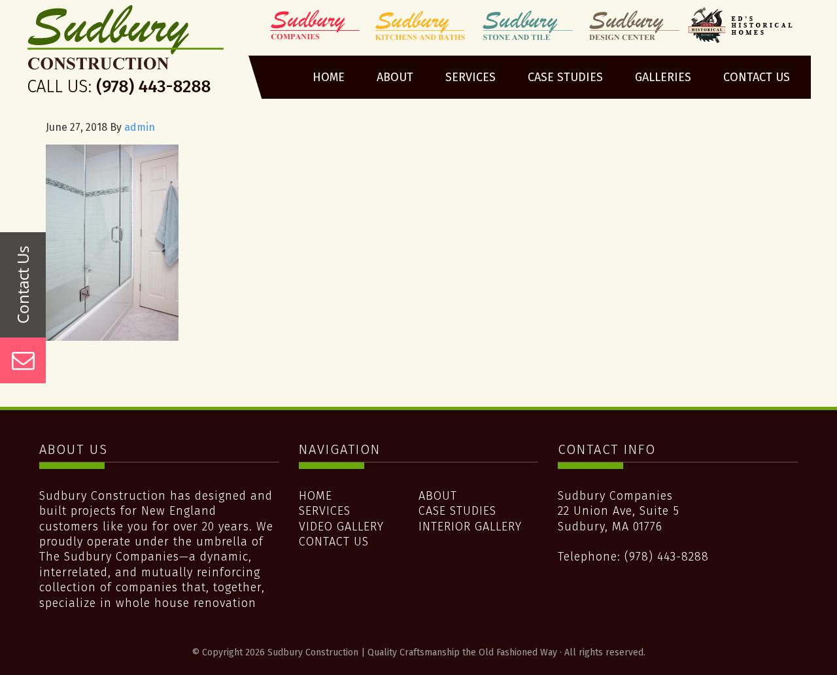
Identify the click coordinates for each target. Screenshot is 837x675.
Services (324, 511)
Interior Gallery (470, 526)
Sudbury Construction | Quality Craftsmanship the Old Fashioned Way (126, 54)
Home (315, 496)
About (437, 496)
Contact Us (334, 541)
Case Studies (457, 511)
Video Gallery (341, 526)
